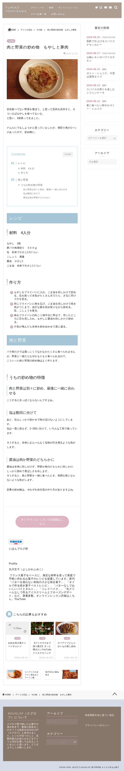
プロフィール (37, 7)
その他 (11, 41)
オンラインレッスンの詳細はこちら (42, 521)
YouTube (20, 599)
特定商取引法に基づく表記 (99, 715)
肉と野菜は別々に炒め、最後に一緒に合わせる (45, 189)
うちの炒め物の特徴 (32, 185)
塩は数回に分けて (31, 193)
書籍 (51, 7)
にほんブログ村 (18, 548)
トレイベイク (50, 589)
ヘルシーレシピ (109, 37)
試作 (104, 69)
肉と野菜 (23, 179)
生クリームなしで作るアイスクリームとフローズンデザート (42, 592)
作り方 (24, 173)
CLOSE (68, 154)
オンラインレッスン (68, 7)
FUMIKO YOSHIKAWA (16, 9)
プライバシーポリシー (97, 725)
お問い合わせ (58, 14)
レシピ (22, 163)
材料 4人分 (27, 168)
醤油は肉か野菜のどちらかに (37, 197)
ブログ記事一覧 (38, 14)
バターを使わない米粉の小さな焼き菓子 (36, 582)
